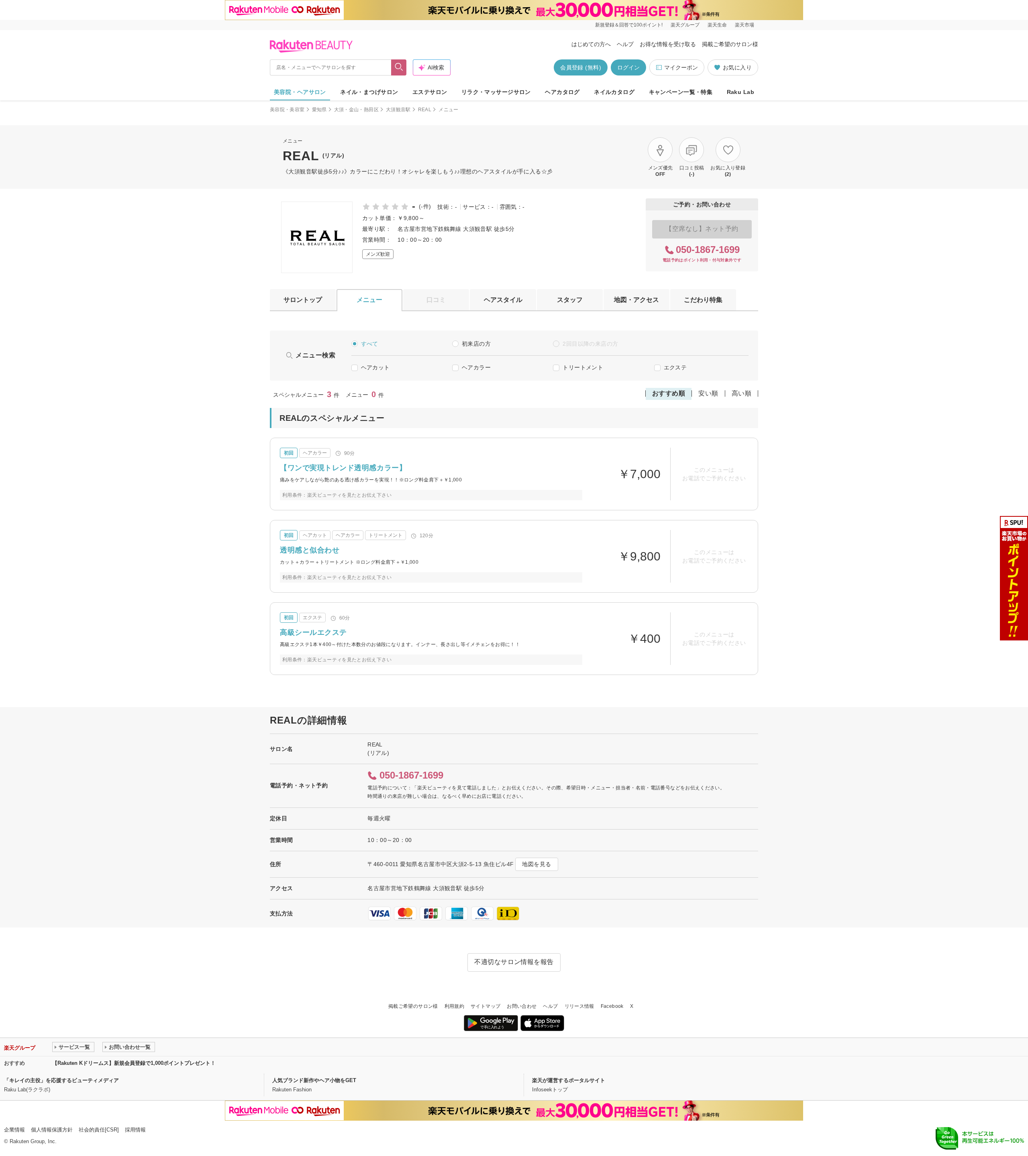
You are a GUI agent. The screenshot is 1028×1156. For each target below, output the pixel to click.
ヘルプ (625, 44)
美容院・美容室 (287, 109)
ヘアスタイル (503, 299)
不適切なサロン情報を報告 (514, 961)
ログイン (628, 67)
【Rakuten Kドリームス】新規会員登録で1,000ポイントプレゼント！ (134, 1063)
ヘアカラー (476, 367)
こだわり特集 (703, 299)
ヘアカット (375, 367)
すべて (369, 343)
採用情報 (135, 1130)
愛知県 (319, 109)
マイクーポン (681, 67)
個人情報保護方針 (52, 1130)
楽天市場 (744, 25)
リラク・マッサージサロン (496, 92)
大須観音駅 (398, 109)
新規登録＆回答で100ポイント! (629, 25)
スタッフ (570, 299)
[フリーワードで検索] (399, 67)
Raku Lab (740, 92)
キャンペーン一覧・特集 (681, 92)
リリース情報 (579, 1006)
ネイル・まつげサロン (369, 92)
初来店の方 (476, 343)
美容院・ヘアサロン (300, 92)
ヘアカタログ (562, 92)
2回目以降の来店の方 (590, 343)
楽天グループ (685, 25)
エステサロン (429, 92)
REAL (424, 109)
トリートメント (583, 367)
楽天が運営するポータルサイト (568, 1080)
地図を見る (536, 864)
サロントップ (303, 299)
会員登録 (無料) (580, 67)
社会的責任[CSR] (99, 1130)
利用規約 (454, 1006)
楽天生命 (717, 25)
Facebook (612, 1006)
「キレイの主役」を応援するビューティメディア (61, 1080)
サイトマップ (485, 1006)
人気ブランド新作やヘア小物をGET (314, 1080)
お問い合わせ (521, 1006)
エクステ (675, 367)
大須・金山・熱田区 (356, 109)
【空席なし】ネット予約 (701, 228)
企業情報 (14, 1130)
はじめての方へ (591, 44)
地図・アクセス (636, 299)
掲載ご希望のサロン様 (730, 44)
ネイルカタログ (614, 92)
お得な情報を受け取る (668, 44)
